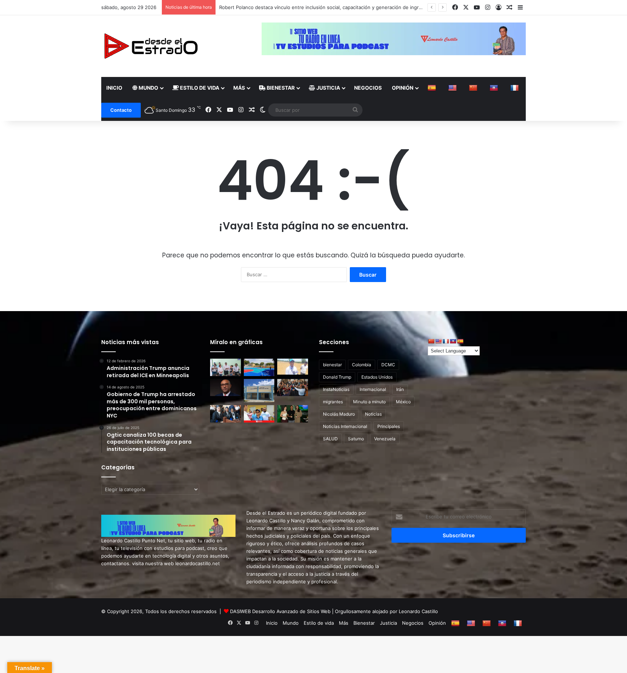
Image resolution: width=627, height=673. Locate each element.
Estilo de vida (199, 88)
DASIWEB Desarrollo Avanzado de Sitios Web (280, 611)
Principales (388, 426)
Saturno (356, 438)
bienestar (332, 364)
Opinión (402, 88)
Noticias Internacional (345, 426)
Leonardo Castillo (418, 611)
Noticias (373, 414)
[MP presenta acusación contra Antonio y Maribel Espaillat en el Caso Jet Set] (292, 387)
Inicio (114, 88)
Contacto (121, 110)
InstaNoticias (336, 389)
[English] (453, 88)
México (403, 401)
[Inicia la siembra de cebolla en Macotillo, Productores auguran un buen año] (292, 367)
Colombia (361, 364)
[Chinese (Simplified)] (474, 88)
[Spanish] (432, 88)
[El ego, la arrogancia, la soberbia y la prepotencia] (225, 387)
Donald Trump (337, 377)
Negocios (368, 88)
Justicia (327, 88)
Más (239, 88)
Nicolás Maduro (339, 414)
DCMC (388, 364)
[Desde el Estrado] (150, 46)
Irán (400, 389)
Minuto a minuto (369, 401)
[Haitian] (494, 88)
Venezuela (385, 438)
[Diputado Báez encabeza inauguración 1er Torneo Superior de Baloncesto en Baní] (259, 367)
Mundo (148, 88)
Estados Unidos (377, 377)
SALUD (330, 438)
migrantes (333, 401)
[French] (515, 88)
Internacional (373, 389)
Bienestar (280, 88)
